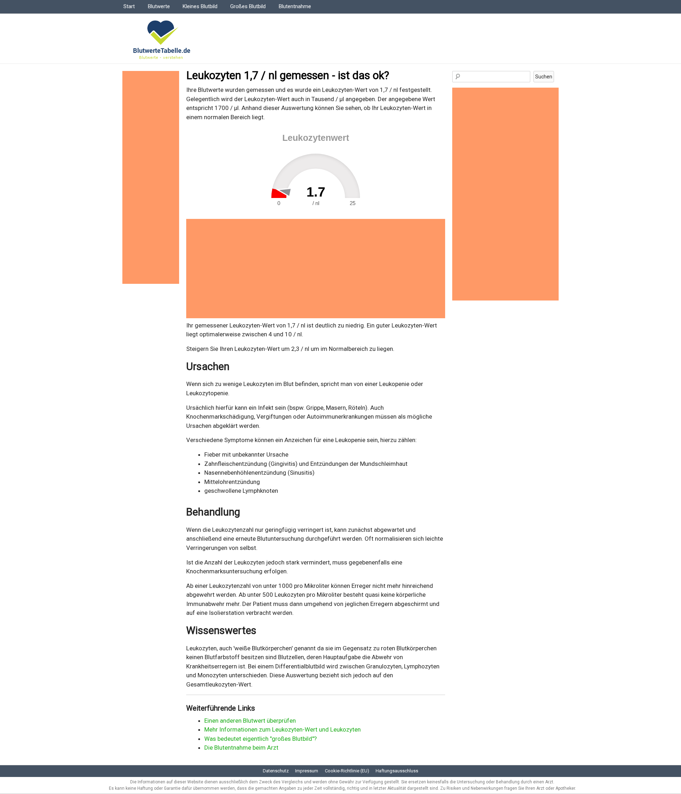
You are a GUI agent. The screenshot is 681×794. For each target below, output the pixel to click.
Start (129, 6)
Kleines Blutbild (200, 6)
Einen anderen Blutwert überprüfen (250, 720)
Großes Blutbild (248, 6)
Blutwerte (159, 6)
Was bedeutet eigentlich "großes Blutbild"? (260, 738)
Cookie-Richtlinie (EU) (347, 770)
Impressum (306, 770)
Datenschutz (276, 770)
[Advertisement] (315, 268)
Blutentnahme (295, 6)
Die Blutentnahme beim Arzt (241, 747)
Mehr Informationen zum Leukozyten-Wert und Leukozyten (282, 729)
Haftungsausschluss (397, 770)
